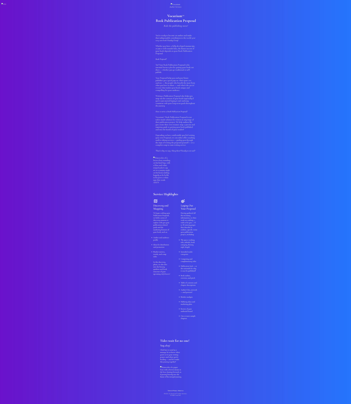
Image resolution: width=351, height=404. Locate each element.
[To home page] (3, 4)
